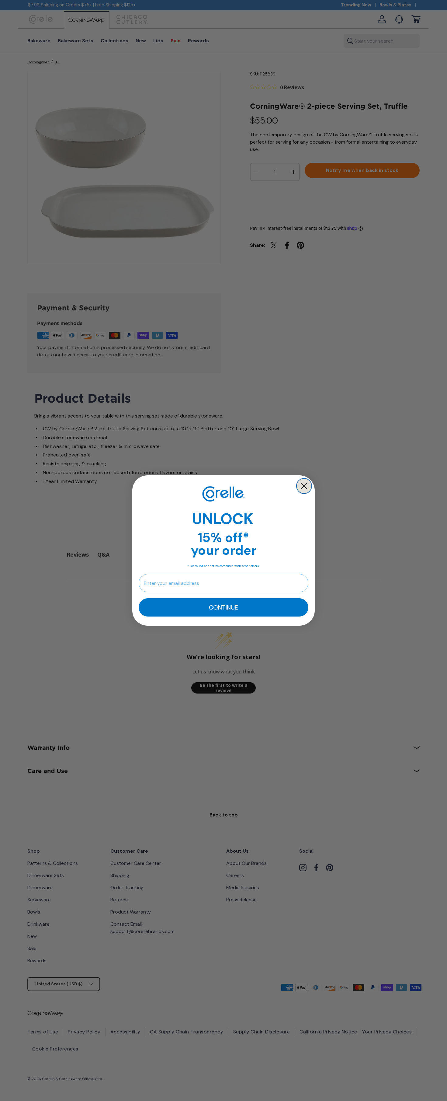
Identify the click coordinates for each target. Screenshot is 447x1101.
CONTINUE (223, 607)
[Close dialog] (304, 486)
